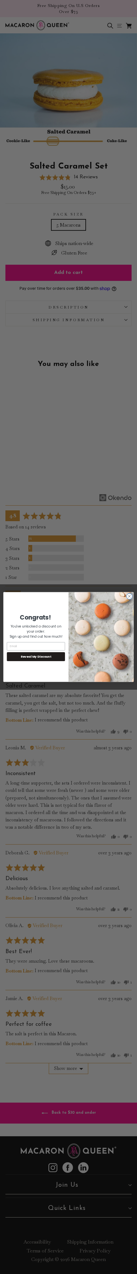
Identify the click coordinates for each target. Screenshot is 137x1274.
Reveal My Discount (36, 656)
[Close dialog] (129, 596)
